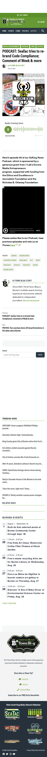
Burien (14, 255)
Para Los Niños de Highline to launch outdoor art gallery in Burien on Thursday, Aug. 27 (24, 577)
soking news (8, 269)
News (38, 260)
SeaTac (35, 265)
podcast (17, 265)
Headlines (23, 260)
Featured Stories (10, 260)
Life (31, 260)
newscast (7, 265)
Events (11, 30)
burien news (24, 255)
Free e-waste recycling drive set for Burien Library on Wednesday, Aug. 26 (26, 562)
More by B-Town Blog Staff (31, 300)
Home (4, 30)
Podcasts (26, 265)
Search (4, 350)
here (12, 245)
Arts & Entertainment (11, 46)
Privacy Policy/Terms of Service (36, 750)
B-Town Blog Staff (17, 65)
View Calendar (9, 603)
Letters (34, 30)
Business (25, 46)
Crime (18, 30)
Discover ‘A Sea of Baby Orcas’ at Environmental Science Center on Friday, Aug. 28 (26, 593)
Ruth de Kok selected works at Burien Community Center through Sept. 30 (24, 530)
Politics (25, 30)
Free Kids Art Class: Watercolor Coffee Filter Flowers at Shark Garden (25, 546)
